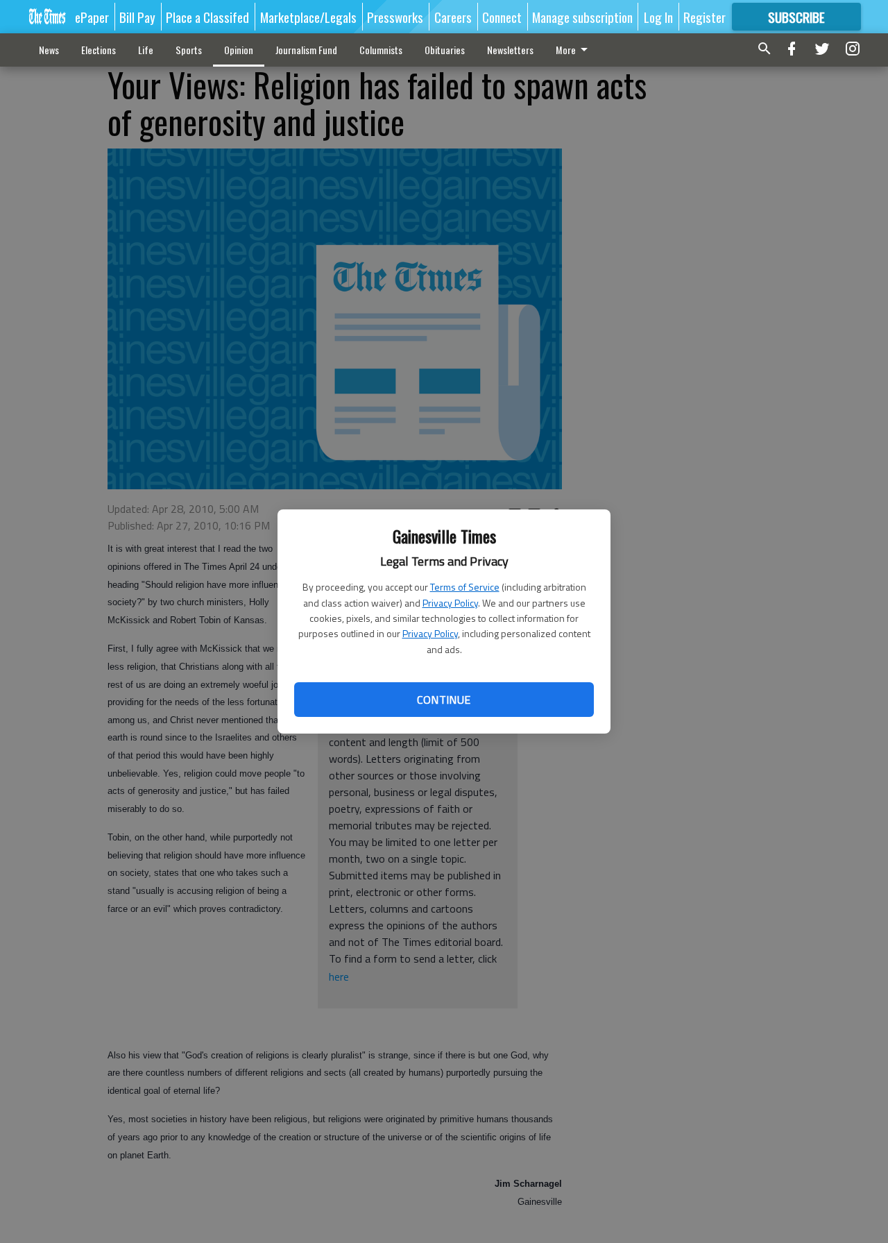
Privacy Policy (450, 602)
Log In (658, 17)
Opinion (238, 49)
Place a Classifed (207, 17)
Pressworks (395, 17)
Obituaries (445, 49)
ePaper (92, 17)
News (49, 49)
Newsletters (510, 49)
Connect (502, 17)
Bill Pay (137, 17)
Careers (453, 17)
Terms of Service (465, 587)
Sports (189, 49)
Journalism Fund (306, 49)
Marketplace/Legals (308, 17)
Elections (98, 49)
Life (145, 49)
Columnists (380, 49)
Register (704, 17)
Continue (443, 699)
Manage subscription (582, 17)
